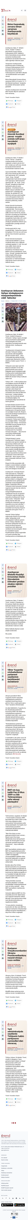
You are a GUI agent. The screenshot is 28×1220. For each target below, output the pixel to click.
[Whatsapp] (2, 1198)
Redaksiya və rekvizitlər (6, 1168)
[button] (2, 17)
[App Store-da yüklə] (7, 1204)
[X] (9, 1198)
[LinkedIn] (19, 1198)
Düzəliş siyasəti (5, 1175)
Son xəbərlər (4, 1157)
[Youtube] (13, 1198)
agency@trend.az (5, 1150)
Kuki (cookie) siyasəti (6, 1190)
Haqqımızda (4, 1166)
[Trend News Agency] (5, 1136)
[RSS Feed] (23, 1198)
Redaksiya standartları (6, 1172)
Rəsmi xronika (4, 1160)
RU (17, 1217)
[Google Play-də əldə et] (19, 1204)
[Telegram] (16, 1198)
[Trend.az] (5, 10)
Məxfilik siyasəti (5, 1185)
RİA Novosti (16, 754)
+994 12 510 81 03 (5, 1148)
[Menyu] (25, 10)
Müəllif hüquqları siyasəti (7, 1187)
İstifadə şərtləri (4, 1183)
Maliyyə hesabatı (5, 1177)
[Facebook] (6, 1198)
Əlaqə (2, 1170)
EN (11, 1217)
